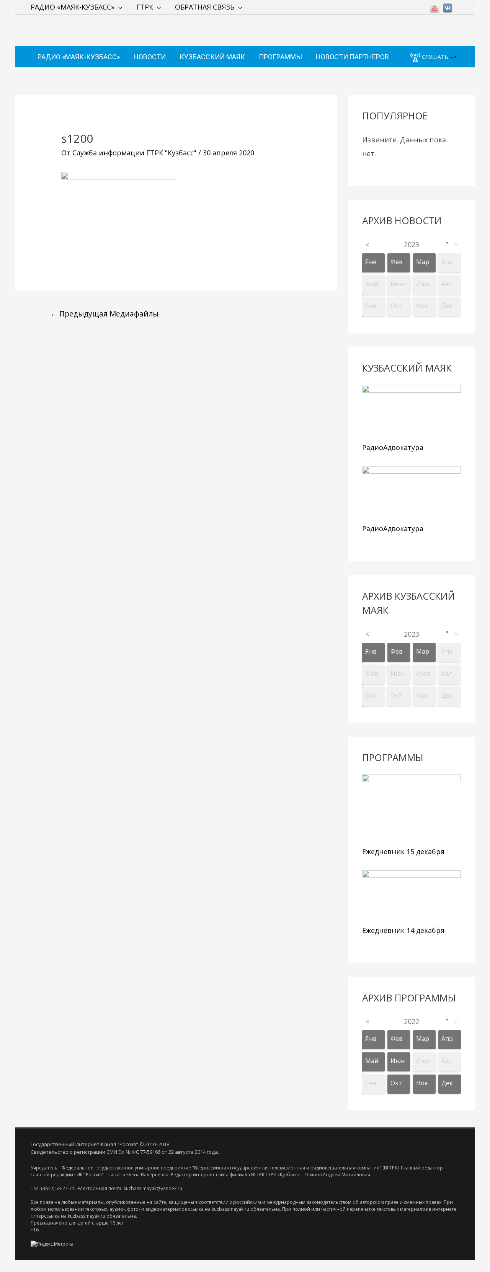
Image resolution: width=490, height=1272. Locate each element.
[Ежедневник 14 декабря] (411, 896)
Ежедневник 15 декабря (403, 851)
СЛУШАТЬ (434, 56)
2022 (411, 1021)
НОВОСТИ (150, 57)
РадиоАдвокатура (392, 447)
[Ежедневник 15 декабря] (411, 808)
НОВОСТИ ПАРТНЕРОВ (352, 57)
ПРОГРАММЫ (280, 57)
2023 (411, 244)
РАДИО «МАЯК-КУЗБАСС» (72, 6)
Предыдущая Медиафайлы (104, 313)
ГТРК (144, 6)
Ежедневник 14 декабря (403, 930)
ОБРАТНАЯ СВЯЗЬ (204, 6)
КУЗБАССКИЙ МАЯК (212, 57)
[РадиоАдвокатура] (411, 411)
